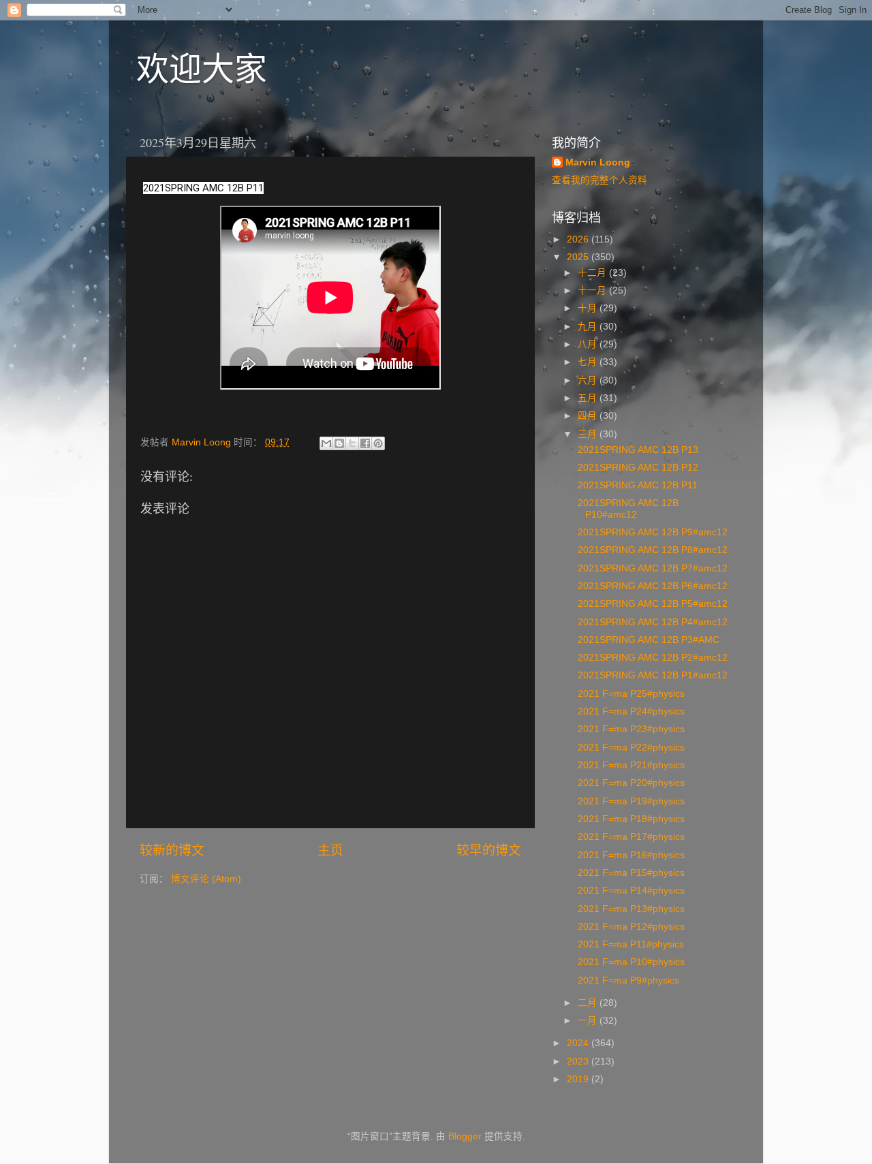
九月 (589, 326)
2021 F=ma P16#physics (630, 855)
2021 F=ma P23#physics (630, 729)
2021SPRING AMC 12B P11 (636, 485)
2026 (579, 239)
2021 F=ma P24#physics (630, 711)
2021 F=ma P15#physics (630, 873)
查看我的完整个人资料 (599, 180)
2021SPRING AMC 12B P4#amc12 (651, 622)
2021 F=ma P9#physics (627, 980)
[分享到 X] (352, 443)
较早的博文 (488, 850)
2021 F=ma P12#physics (630, 927)
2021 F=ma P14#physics (630, 890)
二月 (589, 1003)
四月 (589, 416)
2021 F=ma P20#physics (630, 783)
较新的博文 (172, 850)
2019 (579, 1079)
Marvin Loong (597, 162)
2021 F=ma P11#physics (629, 944)
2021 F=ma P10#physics (630, 962)
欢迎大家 (201, 67)
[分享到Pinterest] (378, 443)
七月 (589, 362)
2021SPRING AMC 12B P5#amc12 (651, 604)
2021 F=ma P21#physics (630, 765)
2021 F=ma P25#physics (630, 694)
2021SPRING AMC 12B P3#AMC (647, 640)
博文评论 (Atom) (206, 879)
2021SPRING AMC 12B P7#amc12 (651, 568)
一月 (589, 1021)
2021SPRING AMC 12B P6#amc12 (651, 586)
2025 (579, 257)
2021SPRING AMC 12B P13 (636, 450)
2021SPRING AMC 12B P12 (636, 467)
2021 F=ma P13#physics (630, 909)
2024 (579, 1043)
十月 (589, 308)
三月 (589, 434)
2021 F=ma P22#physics (630, 747)
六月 (589, 380)
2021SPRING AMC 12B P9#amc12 (651, 532)
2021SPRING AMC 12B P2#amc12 (651, 657)
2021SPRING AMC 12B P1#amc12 (651, 675)
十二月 (593, 273)
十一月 (593, 290)
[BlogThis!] (339, 443)
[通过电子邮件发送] (326, 443)
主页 (330, 850)
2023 (579, 1061)
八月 (589, 344)
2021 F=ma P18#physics (630, 819)
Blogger (465, 1136)
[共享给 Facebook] (365, 443)
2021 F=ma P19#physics (630, 801)
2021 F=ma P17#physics (630, 837)
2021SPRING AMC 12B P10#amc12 (627, 508)
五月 (589, 398)
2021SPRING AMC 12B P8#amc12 (651, 550)
